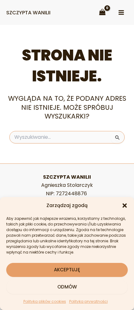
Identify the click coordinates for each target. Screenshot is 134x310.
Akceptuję (67, 269)
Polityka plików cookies (44, 301)
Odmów (67, 286)
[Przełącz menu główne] (121, 12)
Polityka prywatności (88, 301)
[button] (125, 205)
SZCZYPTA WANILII (28, 12)
